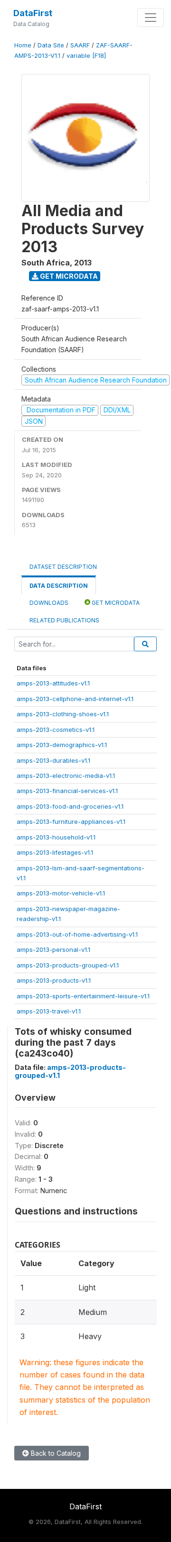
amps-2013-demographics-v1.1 (62, 744)
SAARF (80, 45)
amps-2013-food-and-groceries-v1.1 (70, 806)
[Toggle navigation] (150, 17)
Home (22, 45)
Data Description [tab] (58, 585)
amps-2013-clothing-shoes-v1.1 (63, 714)
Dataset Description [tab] (63, 566)
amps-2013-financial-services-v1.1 (67, 790)
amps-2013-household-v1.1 (56, 837)
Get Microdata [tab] (115, 602)
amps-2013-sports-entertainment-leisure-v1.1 (83, 996)
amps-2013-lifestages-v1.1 (55, 852)
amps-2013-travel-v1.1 (49, 1011)
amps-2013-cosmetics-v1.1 (56, 729)
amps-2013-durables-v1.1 (53, 760)
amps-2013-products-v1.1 (54, 980)
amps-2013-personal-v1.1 (53, 949)
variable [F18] (86, 55)
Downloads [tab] (48, 602)
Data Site (51, 45)
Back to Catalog (55, 1453)
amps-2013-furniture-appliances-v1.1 (71, 821)
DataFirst (32, 13)
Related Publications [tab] (64, 620)
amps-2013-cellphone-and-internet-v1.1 (75, 699)
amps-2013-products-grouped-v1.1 (68, 965)
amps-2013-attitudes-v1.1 (53, 683)
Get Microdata (68, 276)
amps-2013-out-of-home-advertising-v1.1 (77, 934)
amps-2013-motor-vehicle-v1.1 (61, 893)
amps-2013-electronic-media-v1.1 (66, 775)
